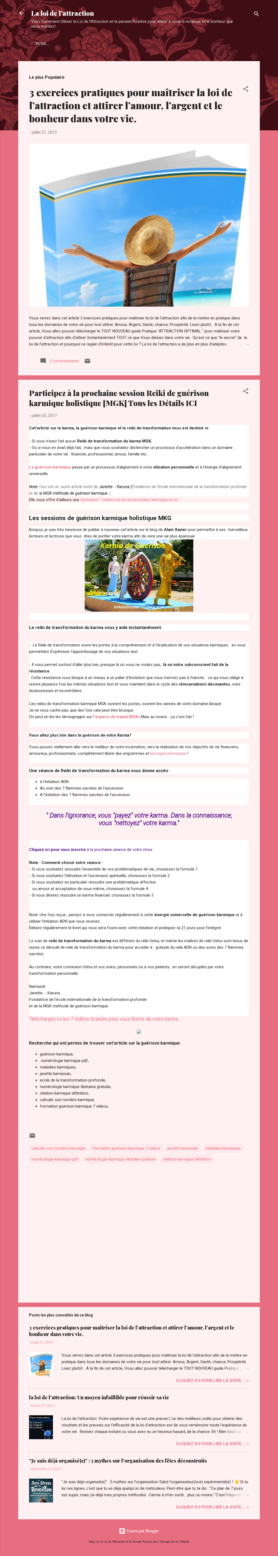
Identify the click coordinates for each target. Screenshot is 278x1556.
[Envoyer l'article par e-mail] (87, 362)
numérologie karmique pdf (54, 1159)
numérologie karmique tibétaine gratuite (120, 1159)
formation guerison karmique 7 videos (126, 1148)
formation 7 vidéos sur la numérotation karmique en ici (129, 499)
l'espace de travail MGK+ (116, 716)
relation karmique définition (187, 1159)
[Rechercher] (256, 15)
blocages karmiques (168, 753)
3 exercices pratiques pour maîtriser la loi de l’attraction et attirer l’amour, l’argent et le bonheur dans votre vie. (130, 105)
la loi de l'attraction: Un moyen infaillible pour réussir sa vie (99, 1397)
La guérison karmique (50, 467)
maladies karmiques (223, 1148)
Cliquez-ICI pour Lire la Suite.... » (212, 1380)
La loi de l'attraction (62, 13)
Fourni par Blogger (142, 1531)
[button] (245, 90)
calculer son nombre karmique (58, 1148)
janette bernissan (183, 1148)
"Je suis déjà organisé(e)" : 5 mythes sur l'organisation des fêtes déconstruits (118, 1460)
